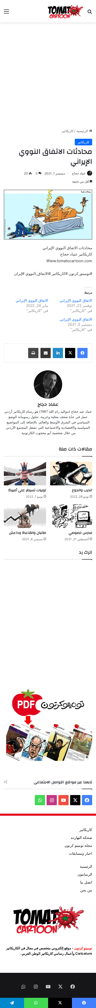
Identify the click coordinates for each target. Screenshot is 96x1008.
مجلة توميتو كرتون (78, 845)
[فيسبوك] (82, 353)
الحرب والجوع (82, 490)
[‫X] (70, 353)
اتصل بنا (86, 882)
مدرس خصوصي (80, 533)
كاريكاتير (67, 131)
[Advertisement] (48, 75)
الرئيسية (82, 131)
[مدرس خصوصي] (71, 516)
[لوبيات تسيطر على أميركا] (25, 473)
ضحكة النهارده (81, 838)
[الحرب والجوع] (71, 473)
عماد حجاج (79, 173)
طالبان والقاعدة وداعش (27, 533)
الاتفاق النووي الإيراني (76, 300)
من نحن (86, 890)
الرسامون (85, 874)
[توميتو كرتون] (65, 11)
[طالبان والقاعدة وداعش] (25, 516)
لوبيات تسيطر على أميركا (27, 490)
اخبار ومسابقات (80, 853)
